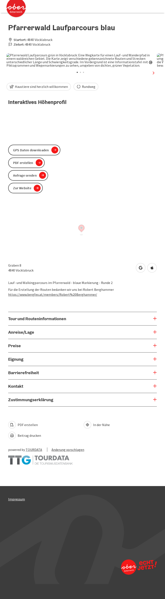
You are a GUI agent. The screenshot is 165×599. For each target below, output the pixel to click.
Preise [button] (14, 345)
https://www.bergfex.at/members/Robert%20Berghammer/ (52, 294)
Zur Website (22, 188)
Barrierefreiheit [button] (23, 372)
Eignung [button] (15, 359)
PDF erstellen (27, 425)
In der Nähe (101, 425)
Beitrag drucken (29, 435)
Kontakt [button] (15, 386)
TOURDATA (34, 449)
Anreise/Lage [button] (21, 332)
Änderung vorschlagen (68, 449)
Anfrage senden (25, 175)
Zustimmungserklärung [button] (30, 399)
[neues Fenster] (40, 458)
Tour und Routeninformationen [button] (37, 318)
